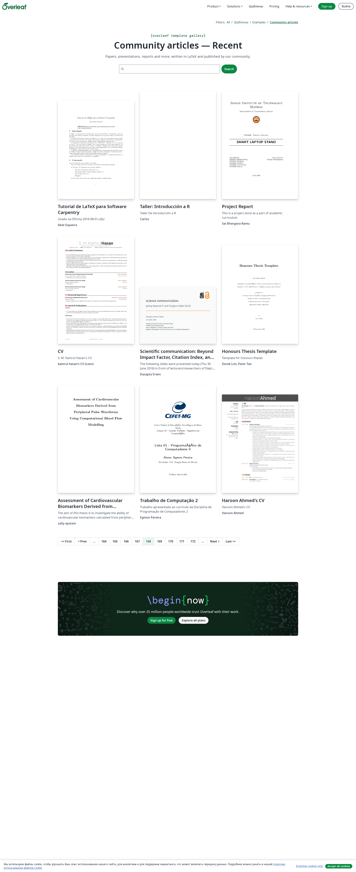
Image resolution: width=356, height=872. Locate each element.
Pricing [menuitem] (274, 6)
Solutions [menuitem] (233, 6)
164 (103, 541)
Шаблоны (241, 22)
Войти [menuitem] (346, 6)
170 (170, 541)
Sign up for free (161, 620)
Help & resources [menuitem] (298, 6)
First (66, 541)
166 (126, 541)
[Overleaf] (14, 6)
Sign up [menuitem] (327, 6)
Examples (259, 22)
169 (159, 541)
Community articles (284, 22)
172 (192, 541)
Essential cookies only (309, 866)
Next (215, 541)
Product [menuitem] (213, 6)
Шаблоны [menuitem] (256, 6)
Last (231, 541)
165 (115, 541)
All (228, 22)
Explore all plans (193, 620)
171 (181, 541)
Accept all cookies (338, 866)
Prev (82, 541)
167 (137, 541)
